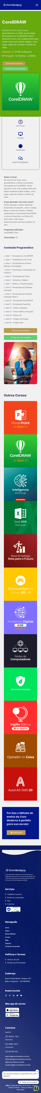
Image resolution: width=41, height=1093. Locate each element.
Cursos (7, 937)
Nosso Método (10, 934)
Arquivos (10, 904)
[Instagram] (6, 995)
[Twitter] (17, 995)
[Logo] (12, 5)
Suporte (8, 943)
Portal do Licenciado (15, 897)
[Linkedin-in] (13, 995)
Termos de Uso (13, 959)
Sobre (7, 931)
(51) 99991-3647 (11, 1044)
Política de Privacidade (16, 963)
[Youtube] (21, 995)
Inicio (7, 928)
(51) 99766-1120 (11, 1051)
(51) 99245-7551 (11, 1036)
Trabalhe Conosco (14, 894)
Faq (8, 901)
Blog (6, 940)
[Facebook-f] (10, 995)
